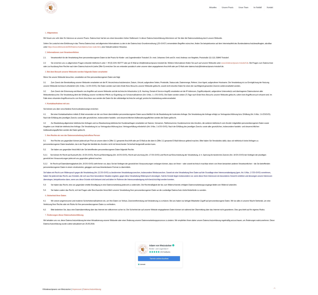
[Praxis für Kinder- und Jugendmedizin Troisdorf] (51, 7)
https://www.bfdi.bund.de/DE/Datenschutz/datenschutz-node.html (74, 47)
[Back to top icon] (275, 288)
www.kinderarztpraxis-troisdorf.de (234, 63)
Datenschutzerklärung (92, 289)
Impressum (77, 289)
